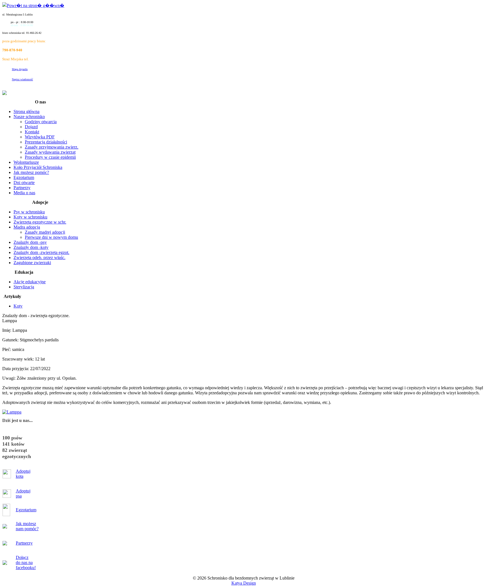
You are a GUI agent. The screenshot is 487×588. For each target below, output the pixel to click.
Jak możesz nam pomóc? (27, 526)
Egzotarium (26, 509)
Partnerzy (24, 543)
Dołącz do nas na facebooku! (26, 562)
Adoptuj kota (23, 474)
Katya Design (243, 583)
